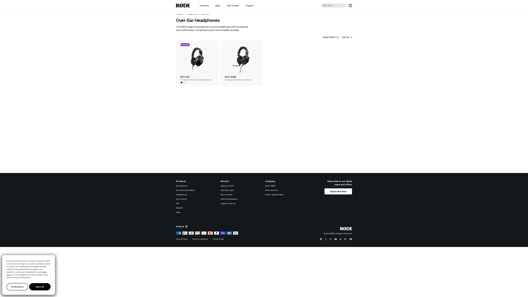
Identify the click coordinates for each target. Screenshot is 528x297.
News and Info (271, 190)
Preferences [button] (17, 287)
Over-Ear (205, 14)
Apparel (179, 208)
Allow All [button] (40, 287)
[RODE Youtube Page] (335, 239)
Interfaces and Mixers (185, 190)
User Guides (233, 6)
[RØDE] (183, 5)
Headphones (192, 14)
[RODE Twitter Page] (326, 239)
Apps (217, 6)
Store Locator (227, 194)
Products (179, 14)
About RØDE (270, 186)
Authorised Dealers (229, 199)
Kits (177, 203)
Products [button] (204, 6)
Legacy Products (228, 203)
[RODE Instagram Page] (331, 239)
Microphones (181, 186)
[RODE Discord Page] (350, 239)
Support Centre (227, 186)
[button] (350, 5)
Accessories (181, 199)
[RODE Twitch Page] (345, 239)
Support (250, 6)
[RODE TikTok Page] (341, 239)
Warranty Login (227, 190)
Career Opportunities (274, 194)
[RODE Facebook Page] (321, 239)
